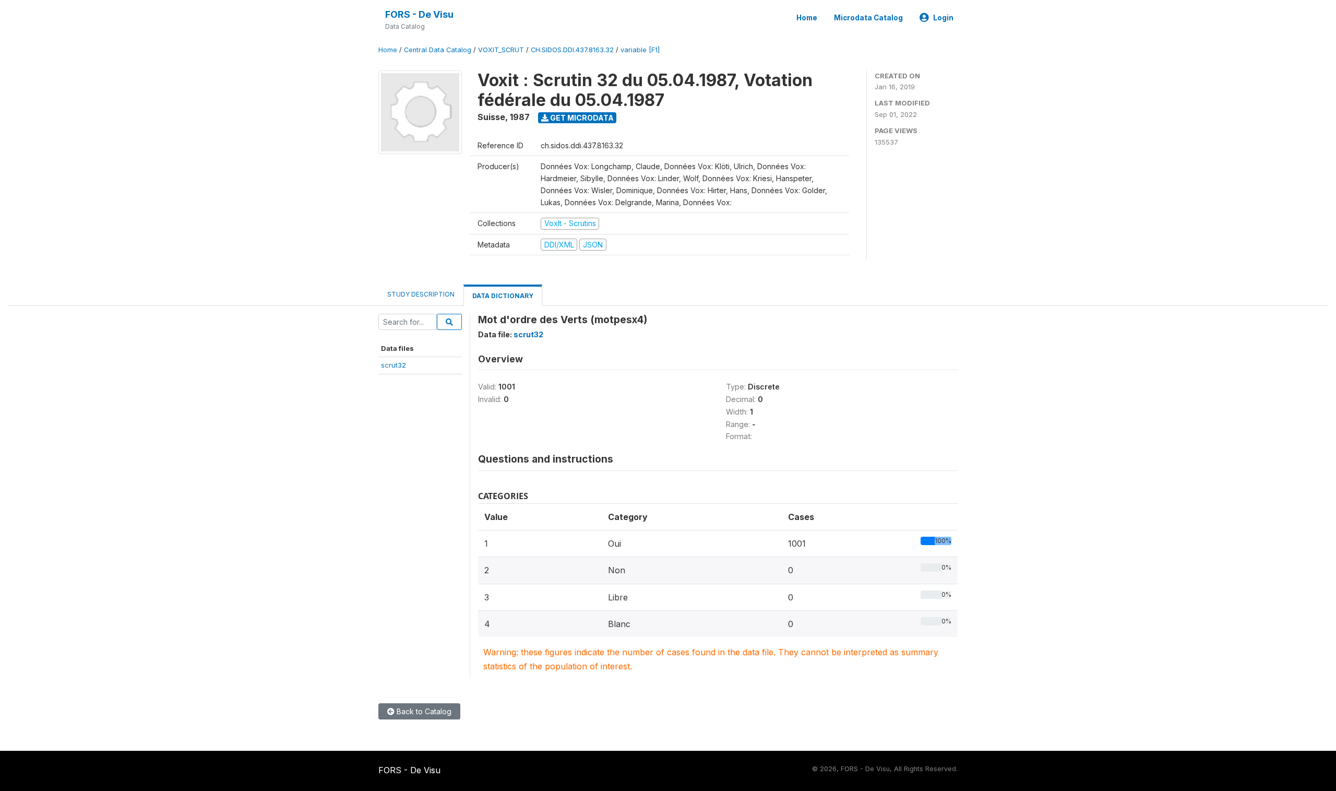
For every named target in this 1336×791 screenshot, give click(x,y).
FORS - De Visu (419, 14)
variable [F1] (640, 50)
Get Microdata (581, 117)
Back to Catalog (423, 711)
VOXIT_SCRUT (501, 50)
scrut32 (393, 365)
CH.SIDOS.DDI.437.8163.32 (572, 50)
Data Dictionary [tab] (502, 296)
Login (943, 18)
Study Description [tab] (421, 294)
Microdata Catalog (868, 18)
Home (806, 18)
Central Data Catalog (437, 50)
